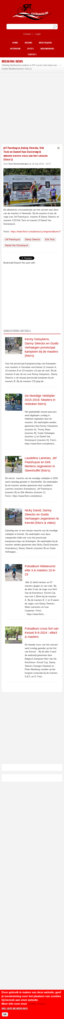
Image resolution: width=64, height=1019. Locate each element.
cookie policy (37, 1003)
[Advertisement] (32, 108)
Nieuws (28, 42)
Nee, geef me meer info (15, 1008)
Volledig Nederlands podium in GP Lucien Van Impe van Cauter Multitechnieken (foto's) (29, 67)
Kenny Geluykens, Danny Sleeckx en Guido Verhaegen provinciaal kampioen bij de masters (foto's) (42, 347)
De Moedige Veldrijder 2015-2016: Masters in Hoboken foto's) (40, 400)
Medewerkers (47, 48)
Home (15, 42)
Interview (15, 48)
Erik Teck (50, 239)
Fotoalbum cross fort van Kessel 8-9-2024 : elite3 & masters (42, 633)
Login (38, 34)
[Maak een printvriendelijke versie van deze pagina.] (58, 147)
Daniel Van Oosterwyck (16, 245)
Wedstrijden (45, 42)
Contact (27, 34)
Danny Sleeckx (32, 239)
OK (4, 1014)
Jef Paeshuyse (12, 239)
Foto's (30, 48)
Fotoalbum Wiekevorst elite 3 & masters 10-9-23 (40, 570)
